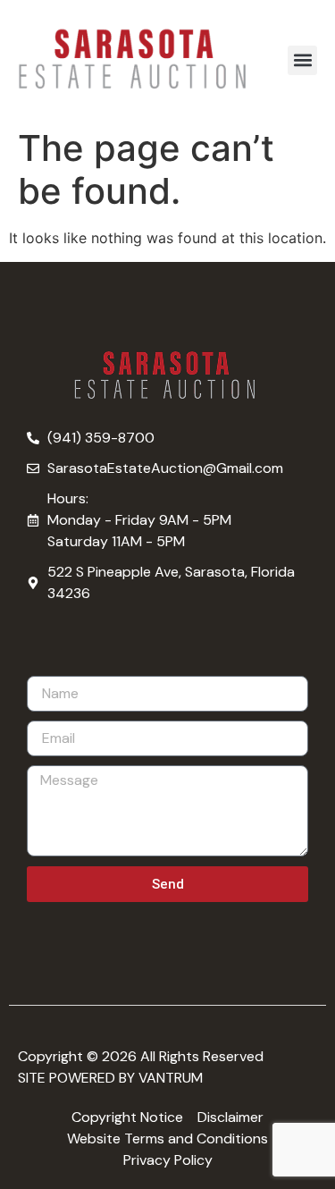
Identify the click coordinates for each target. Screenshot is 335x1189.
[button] (302, 60)
